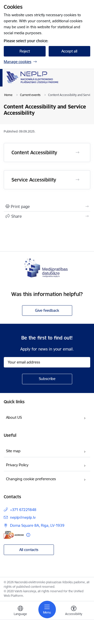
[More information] (28, 535)
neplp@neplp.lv (23, 517)
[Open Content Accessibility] (77, 153)
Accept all (69, 51)
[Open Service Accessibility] (77, 180)
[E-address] (14, 535)
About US (14, 417)
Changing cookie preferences (31, 478)
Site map (13, 450)
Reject (25, 51)
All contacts (28, 549)
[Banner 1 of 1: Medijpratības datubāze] (47, 267)
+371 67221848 (23, 509)
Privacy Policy (17, 464)
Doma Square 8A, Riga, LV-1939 (37, 525)
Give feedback (47, 310)
